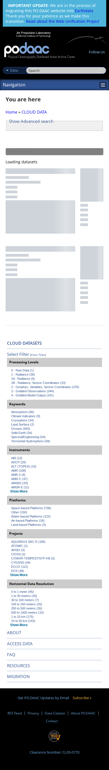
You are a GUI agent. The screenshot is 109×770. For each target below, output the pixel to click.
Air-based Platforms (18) (27, 520)
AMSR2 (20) (19, 483)
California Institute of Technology (33, 35)
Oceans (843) (20, 428)
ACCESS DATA (20, 643)
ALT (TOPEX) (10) (23, 466)
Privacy (33, 713)
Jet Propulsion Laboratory (33, 32)
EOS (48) (17, 570)
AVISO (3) (18, 550)
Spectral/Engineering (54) (28, 437)
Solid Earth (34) (21, 432)
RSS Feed (15, 713)
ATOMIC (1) (19, 546)
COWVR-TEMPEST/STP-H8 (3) (33, 558)
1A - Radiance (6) (23, 378)
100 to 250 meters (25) (26, 604)
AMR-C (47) (19, 479)
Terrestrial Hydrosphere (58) (30, 441)
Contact (52, 721)
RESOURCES (18, 665)
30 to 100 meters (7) (25, 600)
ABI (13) (16, 458)
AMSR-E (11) (20, 487)
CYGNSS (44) (20, 562)
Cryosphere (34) (22, 420)
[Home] (39, 50)
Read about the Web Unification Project (62, 21)
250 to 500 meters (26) (26, 608)
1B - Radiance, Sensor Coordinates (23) (38, 382)
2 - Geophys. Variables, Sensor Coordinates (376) (45, 387)
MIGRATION (18, 676)
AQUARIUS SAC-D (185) (28, 541)
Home (11, 112)
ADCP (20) (18, 462)
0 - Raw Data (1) (22, 370)
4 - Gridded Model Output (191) (32, 395)
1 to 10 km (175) (22, 616)
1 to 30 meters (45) (24, 596)
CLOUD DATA (34, 112)
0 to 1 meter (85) (22, 591)
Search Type (14, 64)
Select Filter (18, 354)
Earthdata (84, 10)
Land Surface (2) (22, 424)
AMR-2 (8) (18, 474)
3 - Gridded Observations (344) (32, 391)
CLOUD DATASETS (24, 343)
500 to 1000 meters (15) (27, 612)
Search (32, 64)
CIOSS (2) (18, 554)
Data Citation (55, 713)
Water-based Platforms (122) (31, 516)
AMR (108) (18, 470)
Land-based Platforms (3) (28, 524)
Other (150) (19, 512)
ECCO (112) (19, 566)
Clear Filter (38, 355)
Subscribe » (82, 697)
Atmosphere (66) (22, 412)
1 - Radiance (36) (23, 374)
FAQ (11, 654)
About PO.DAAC (83, 713)
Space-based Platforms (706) (31, 508)
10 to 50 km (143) (23, 620)
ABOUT (14, 632)
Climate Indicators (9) (25, 416)
